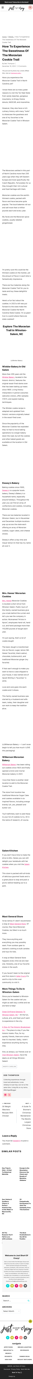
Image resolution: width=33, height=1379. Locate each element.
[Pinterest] (16, 1285)
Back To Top (30, 1321)
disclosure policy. (16, 73)
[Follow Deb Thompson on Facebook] (5, 1095)
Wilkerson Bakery (9, 765)
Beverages (24, 1350)
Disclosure (7, 1369)
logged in (17, 1141)
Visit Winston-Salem (10, 1055)
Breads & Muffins (24, 1347)
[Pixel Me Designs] (20, 1376)
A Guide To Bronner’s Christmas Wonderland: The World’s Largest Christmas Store (25, 1116)
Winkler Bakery (8, 377)
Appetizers (8, 1347)
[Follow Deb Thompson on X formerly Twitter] (9, 1095)
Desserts (8, 1356)
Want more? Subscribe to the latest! (17, 2)
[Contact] (25, 1285)
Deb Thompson (9, 63)
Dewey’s (5, 490)
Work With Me (25, 1369)
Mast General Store (18, 924)
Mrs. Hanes (6, 601)
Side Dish (8, 1359)
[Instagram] (12, 1285)
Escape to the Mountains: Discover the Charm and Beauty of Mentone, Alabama (24, 1174)
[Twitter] (21, 1285)
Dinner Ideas (25, 1356)
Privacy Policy (15, 1369)
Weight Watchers (25, 1359)
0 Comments (22, 66)
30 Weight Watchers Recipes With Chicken (7, 1110)
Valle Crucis (21, 976)
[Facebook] (7, 1285)
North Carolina (9, 1066)
